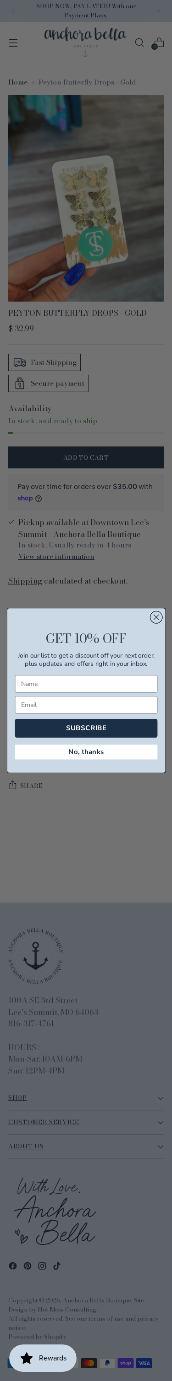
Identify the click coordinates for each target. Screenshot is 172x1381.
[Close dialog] (156, 617)
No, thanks (86, 752)
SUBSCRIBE (86, 728)
